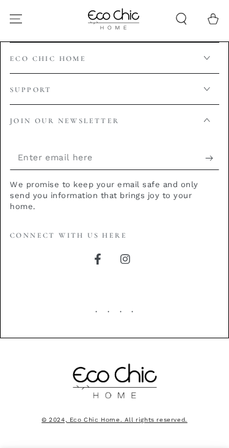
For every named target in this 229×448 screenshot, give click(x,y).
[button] (181, 19)
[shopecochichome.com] (115, 399)
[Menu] (16, 19)
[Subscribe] (212, 157)
